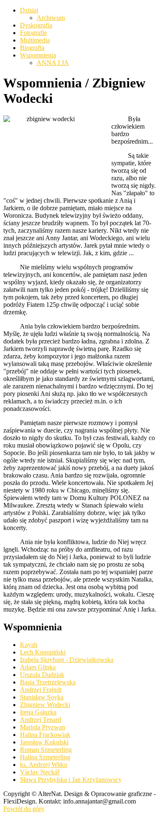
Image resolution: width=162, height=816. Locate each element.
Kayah (28, 644)
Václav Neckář (39, 772)
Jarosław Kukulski (44, 742)
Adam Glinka (38, 667)
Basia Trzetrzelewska (48, 682)
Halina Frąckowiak (45, 734)
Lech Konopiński (43, 652)
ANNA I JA (53, 62)
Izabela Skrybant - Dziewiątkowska (66, 659)
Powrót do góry (23, 808)
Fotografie (33, 32)
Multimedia (35, 40)
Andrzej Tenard (40, 719)
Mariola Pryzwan (42, 727)
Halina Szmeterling (45, 757)
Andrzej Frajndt (40, 689)
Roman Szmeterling (46, 749)
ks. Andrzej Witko (43, 764)
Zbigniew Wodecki (45, 704)
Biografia (32, 47)
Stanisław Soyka (42, 697)
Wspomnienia (38, 55)
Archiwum (51, 17)
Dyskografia (36, 25)
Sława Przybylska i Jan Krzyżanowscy (71, 779)
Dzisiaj (29, 10)
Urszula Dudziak (42, 674)
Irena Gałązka (38, 712)
